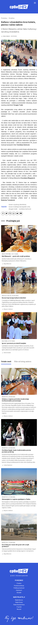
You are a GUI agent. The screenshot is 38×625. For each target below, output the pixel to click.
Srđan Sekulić (6, 36)
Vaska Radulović (8, 465)
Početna (4, 18)
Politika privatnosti (19, 588)
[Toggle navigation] (35, 3)
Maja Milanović (7, 263)
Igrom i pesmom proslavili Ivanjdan (14, 343)
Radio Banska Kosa (19, 604)
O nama (19, 583)
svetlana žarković (25, 209)
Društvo (11, 18)
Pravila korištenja (19, 585)
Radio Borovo (19, 600)
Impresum (19, 590)
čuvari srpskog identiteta (17, 204)
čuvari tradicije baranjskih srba (19, 207)
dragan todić (13, 209)
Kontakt (19, 592)
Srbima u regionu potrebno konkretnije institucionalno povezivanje (15, 400)
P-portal (19, 607)
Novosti (19, 609)
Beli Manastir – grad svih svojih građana (16, 256)
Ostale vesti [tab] (6, 361)
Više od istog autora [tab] (22, 361)
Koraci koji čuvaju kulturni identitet (14, 298)
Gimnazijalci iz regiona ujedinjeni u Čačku (16, 499)
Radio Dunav (19, 602)
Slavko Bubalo (7, 352)
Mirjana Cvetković (8, 309)
